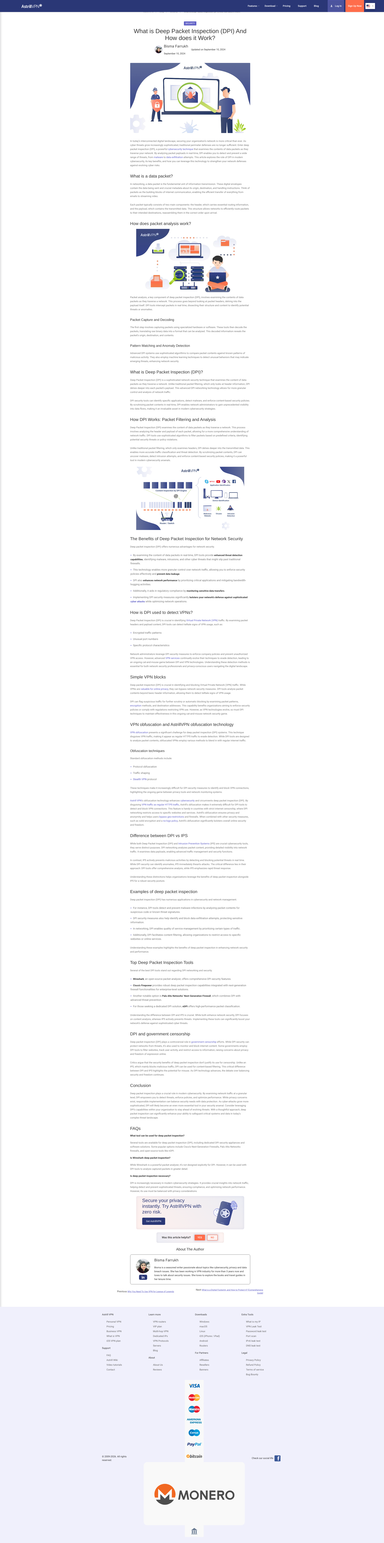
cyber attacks (137, 601)
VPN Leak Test (254, 1326)
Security (190, 23)
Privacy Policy (253, 1360)
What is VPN (113, 1336)
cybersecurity (187, 800)
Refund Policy (253, 1364)
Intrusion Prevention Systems (194, 843)
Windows (204, 1321)
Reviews (157, 1369)
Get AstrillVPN (153, 1221)
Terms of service (255, 1369)
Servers (157, 1345)
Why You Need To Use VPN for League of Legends (151, 1291)
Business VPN (114, 1331)
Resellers (204, 1364)
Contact (110, 1369)
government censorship (203, 1041)
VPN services (172, 658)
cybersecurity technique (180, 149)
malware (158, 157)
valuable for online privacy (154, 689)
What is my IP (253, 1321)
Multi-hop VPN (160, 1331)
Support (302, 5)
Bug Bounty (252, 1374)
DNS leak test (253, 1345)
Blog (316, 5)
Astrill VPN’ (136, 800)
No (212, 1237)
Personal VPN (113, 1321)
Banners (204, 1369)
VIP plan (157, 1326)
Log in (338, 5)
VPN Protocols (161, 1340)
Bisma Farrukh (176, 46)
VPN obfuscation (139, 732)
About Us (158, 1364)
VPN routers (159, 1321)
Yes (200, 1237)
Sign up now (355, 5)
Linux (202, 1331)
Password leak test (256, 1331)
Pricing (286, 5)
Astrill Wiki (112, 1360)
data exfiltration (174, 157)
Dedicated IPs (160, 1336)
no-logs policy (170, 820)
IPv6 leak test (253, 1340)
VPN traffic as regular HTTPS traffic (160, 804)
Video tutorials (114, 1364)
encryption (135, 705)
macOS (203, 1326)
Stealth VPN (140, 779)
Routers (204, 1345)
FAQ (108, 1355)
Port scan (251, 1336)
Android (204, 1340)
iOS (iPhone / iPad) (210, 1336)
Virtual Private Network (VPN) (202, 620)
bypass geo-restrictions (171, 816)
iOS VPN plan (113, 1340)
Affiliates (204, 1360)
